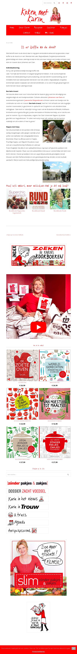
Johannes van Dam (55, 97)
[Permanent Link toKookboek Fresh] (60, 208)
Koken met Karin (38, 15)
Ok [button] (73, 648)
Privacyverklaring (38, 651)
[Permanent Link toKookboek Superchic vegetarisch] (17, 208)
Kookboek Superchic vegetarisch (17, 212)
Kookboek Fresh (60, 211)
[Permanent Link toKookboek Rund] (38, 208)
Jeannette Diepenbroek (33, 100)
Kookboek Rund (38, 211)
